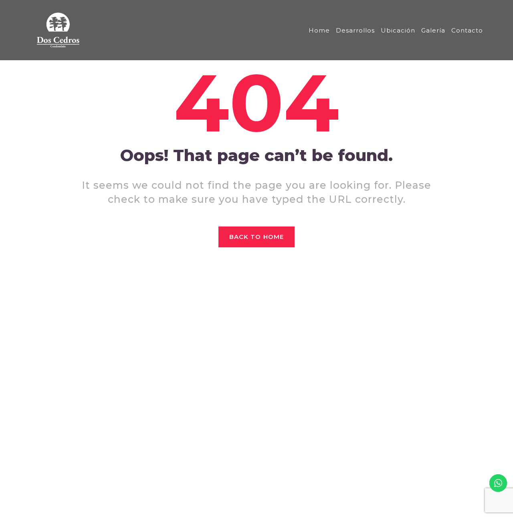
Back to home (256, 237)
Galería (433, 30)
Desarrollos (355, 30)
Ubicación (398, 30)
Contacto (467, 30)
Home (319, 30)
